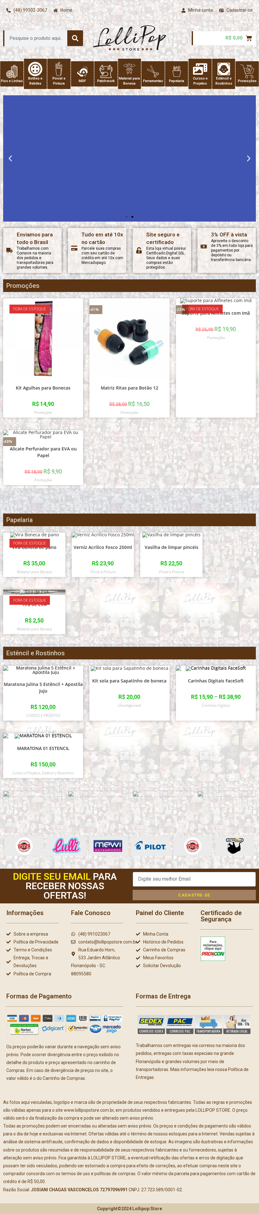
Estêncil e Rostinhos (58, 773)
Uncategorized (129, 705)
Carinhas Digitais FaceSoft (216, 681)
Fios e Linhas (12, 81)
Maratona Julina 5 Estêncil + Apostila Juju (43, 687)
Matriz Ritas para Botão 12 (129, 388)
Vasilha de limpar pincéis (171, 547)
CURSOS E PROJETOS (43, 715)
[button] (10, 158)
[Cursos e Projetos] (200, 69)
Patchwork (106, 81)
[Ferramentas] (153, 71)
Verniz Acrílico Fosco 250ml (103, 547)
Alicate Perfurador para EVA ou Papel (43, 452)
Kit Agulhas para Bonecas (43, 388)
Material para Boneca (34, 571)
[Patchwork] (106, 71)
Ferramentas (153, 81)
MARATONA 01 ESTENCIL (43, 748)
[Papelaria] (177, 71)
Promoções (247, 81)
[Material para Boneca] (129, 69)
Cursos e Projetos (26, 773)
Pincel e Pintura (103, 571)
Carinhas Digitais (216, 705)
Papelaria (176, 81)
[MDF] (82, 71)
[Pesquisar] (75, 38)
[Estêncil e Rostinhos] (224, 69)
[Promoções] (247, 71)
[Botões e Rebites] (35, 69)
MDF (82, 81)
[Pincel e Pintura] (59, 69)
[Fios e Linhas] (12, 71)
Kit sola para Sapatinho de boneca (129, 681)
